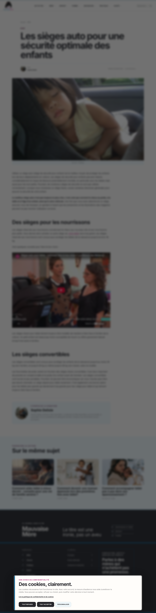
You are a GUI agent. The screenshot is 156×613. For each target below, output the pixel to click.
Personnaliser (63, 604)
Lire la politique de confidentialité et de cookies (36, 597)
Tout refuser (27, 604)
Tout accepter (46, 604)
